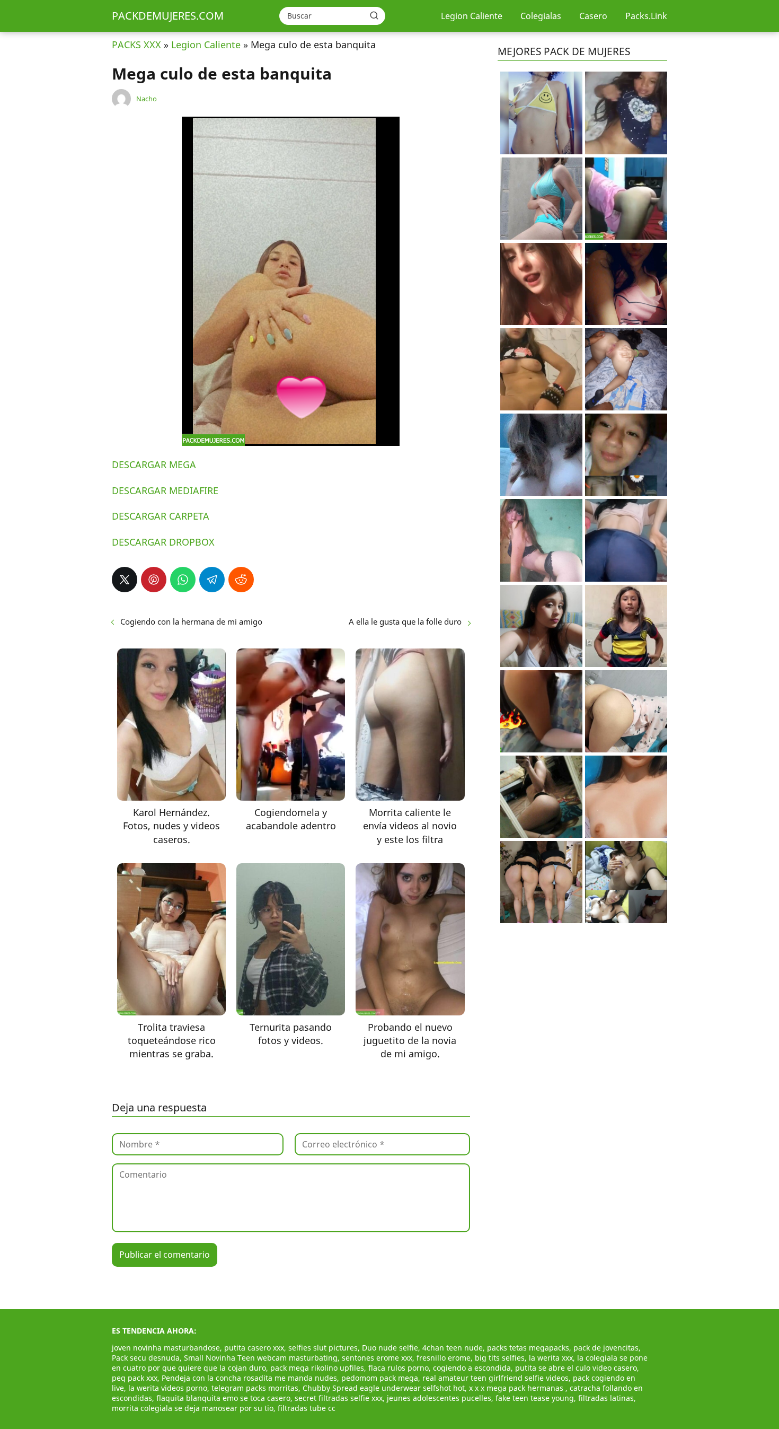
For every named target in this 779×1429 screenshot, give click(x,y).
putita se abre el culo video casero (576, 1368)
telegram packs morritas (254, 1388)
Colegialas (540, 16)
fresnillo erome (444, 1358)
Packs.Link (646, 16)
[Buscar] (374, 15)
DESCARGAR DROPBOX (163, 542)
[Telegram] (212, 579)
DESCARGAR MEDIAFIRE (165, 490)
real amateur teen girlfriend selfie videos (495, 1378)
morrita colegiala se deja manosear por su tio (192, 1408)
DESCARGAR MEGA (154, 464)
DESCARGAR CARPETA (160, 516)
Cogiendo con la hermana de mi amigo (191, 621)
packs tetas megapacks (528, 1348)
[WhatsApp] (183, 579)
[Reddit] (241, 579)
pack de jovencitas (606, 1348)
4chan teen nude (452, 1348)
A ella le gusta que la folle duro (405, 621)
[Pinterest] (153, 579)
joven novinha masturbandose (166, 1348)
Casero (593, 16)
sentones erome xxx (377, 1358)
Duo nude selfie (390, 1348)
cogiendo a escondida (472, 1368)
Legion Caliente (471, 16)
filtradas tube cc (306, 1408)
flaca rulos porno (398, 1368)
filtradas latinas (606, 1398)
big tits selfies (500, 1358)
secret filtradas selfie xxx (339, 1398)
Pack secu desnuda (146, 1358)
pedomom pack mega (379, 1378)
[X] (124, 579)
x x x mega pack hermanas (517, 1388)
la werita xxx (551, 1358)
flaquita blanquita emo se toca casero (223, 1398)
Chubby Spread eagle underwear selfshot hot (384, 1388)
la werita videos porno (167, 1388)
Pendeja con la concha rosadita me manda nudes (249, 1378)
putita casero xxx (254, 1348)
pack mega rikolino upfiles (317, 1368)
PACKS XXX (136, 44)
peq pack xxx (134, 1378)
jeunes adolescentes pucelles (439, 1398)
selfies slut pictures (323, 1348)
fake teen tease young (534, 1398)
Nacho (146, 98)
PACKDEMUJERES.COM (168, 15)
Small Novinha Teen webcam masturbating (261, 1358)
